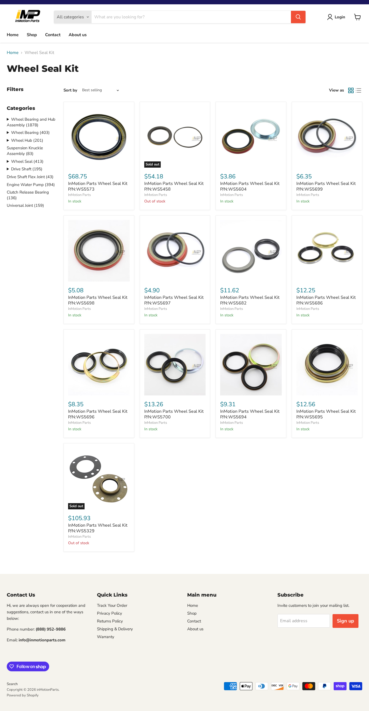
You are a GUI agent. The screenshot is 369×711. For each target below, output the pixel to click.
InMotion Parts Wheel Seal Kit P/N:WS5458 (174, 186)
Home (13, 35)
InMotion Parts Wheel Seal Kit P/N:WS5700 (174, 414)
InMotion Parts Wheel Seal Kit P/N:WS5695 (326, 414)
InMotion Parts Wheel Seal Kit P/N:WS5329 (98, 528)
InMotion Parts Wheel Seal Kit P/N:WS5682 (250, 300)
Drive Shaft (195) (26, 169)
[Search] (298, 17)
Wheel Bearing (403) (30, 132)
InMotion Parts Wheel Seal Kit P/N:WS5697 (174, 300)
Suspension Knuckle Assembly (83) (25, 150)
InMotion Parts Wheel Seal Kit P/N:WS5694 (250, 414)
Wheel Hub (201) (27, 140)
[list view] (358, 90)
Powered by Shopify (23, 695)
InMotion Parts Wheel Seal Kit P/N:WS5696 (98, 414)
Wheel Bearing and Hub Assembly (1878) (31, 122)
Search (12, 684)
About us (78, 35)
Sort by (70, 90)
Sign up (345, 621)
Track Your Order (112, 605)
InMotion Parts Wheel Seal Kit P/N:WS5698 (98, 300)
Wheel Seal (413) (27, 161)
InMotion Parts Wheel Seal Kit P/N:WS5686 (326, 300)
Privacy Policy (109, 613)
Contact (53, 35)
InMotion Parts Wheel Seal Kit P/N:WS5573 (98, 186)
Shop (32, 35)
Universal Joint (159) (25, 205)
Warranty (105, 636)
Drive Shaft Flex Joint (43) (30, 177)
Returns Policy (110, 621)
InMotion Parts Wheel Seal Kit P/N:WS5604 (250, 186)
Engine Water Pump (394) (31, 184)
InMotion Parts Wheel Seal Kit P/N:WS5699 (326, 186)
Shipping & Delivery (115, 629)
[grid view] (351, 90)
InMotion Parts (79, 194)
